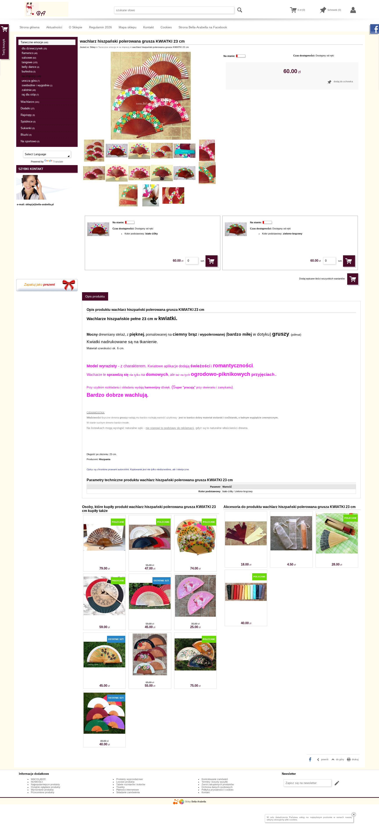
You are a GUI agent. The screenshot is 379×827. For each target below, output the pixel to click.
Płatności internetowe (127, 789)
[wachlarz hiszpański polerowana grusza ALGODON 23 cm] (104, 733)
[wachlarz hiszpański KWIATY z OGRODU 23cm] (195, 557)
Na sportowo (30, 141)
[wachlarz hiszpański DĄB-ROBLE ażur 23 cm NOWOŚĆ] (150, 615)
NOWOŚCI (37, 781)
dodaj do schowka (343, 81)
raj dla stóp (30, 94)
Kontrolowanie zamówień (215, 779)
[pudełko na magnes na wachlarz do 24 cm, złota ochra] (337, 553)
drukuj (355, 759)
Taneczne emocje (34, 42)
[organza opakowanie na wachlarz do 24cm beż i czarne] (291, 553)
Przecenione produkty (42, 792)
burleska (29, 71)
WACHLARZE (38, 779)
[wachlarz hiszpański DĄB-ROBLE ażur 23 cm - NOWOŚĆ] (104, 615)
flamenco (30, 53)
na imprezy (31, 76)
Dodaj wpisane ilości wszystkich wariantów (322, 278)
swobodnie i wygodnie (37, 85)
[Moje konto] (353, 10)
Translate (58, 161)
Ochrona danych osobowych (217, 787)
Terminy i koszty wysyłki (215, 781)
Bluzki (26, 134)
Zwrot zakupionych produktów (218, 784)
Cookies (166, 27)
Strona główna (29, 27)
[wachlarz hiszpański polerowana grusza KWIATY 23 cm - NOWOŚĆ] (150, 674)
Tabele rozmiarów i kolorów (130, 784)
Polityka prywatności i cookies (218, 789)
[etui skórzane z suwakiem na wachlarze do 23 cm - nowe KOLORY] (246, 612)
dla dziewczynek (34, 48)
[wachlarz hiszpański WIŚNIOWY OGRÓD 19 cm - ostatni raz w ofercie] (104, 674)
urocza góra (31, 80)
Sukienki (28, 128)
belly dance (30, 66)
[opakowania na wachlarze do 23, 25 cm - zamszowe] (246, 553)
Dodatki (27, 108)
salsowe (29, 57)
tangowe (30, 62)
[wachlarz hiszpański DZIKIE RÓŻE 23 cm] (195, 674)
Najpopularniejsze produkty (45, 784)
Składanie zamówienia (128, 792)
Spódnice (28, 121)
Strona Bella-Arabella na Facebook (203, 27)
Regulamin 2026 (100, 27)
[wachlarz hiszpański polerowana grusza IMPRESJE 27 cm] (104, 557)
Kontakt (148, 27)
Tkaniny (120, 787)
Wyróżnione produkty (42, 789)
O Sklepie (75, 27)
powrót (324, 759)
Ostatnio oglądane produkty (45, 787)
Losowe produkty (125, 781)
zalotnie (29, 90)
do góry (340, 759)
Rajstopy (28, 115)
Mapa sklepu (127, 27)
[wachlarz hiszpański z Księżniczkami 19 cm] (195, 615)
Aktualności (54, 27)
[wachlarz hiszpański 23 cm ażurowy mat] (150, 557)
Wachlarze (30, 101)
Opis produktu (95, 296)
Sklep (188, 801)
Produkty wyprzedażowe (129, 779)
